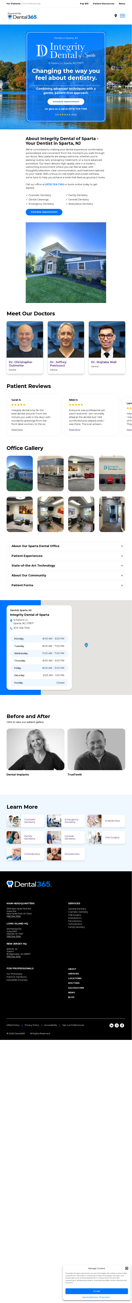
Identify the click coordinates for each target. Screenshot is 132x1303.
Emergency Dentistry (71, 821)
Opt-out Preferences (73, 1025)
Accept (96, 1291)
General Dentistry (70, 837)
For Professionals (31, 3)
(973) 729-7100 (77, 108)
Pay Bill (84, 3)
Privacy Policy (104, 1297)
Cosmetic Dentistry (30, 821)
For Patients (14, 3)
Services (73, 973)
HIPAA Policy (13, 1025)
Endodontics (112, 820)
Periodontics (72, 854)
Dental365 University (17, 980)
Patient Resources (103, 3)
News (122, 3)
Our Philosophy (14, 974)
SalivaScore (76, 988)
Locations (75, 978)
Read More (17, 429)
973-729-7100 (22, 628)
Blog (71, 997)
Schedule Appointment (66, 101)
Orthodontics (32, 854)
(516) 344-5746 (14, 916)
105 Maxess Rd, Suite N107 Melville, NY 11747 (15, 931)
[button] (126, 1268)
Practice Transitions (17, 977)
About (72, 969)
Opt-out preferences (90, 1297)
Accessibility (50, 1025)
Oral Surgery (112, 837)
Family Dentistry (29, 837)
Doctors (74, 983)
